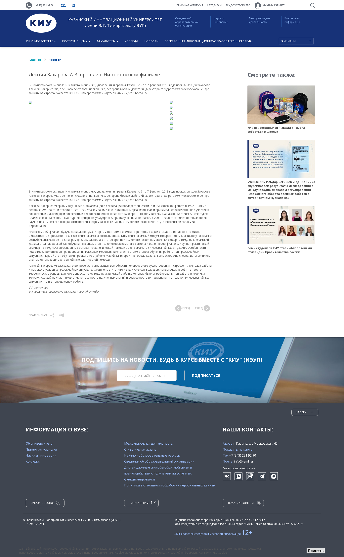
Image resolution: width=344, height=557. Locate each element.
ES (73, 5)
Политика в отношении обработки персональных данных (169, 485)
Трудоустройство (238, 5)
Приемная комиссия (41, 449)
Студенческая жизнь (140, 449)
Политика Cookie (215, 552)
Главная (35, 60)
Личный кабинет (274, 5)
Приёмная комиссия (190, 5)
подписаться (206, 375)
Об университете (39, 443)
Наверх (301, 412)
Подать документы (241, 503)
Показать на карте (237, 449)
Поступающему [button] (75, 41)
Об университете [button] (40, 41)
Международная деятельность (259, 20)
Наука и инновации (41, 455)
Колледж (131, 41)
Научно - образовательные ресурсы (152, 455)
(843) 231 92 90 (45, 5)
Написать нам (139, 503)
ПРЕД (186, 308)
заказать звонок (42, 503)
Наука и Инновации (221, 20)
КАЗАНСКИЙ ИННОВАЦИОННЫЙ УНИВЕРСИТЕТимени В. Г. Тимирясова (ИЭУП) (115, 22)
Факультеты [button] (106, 41)
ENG (63, 5)
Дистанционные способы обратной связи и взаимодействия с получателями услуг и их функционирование (158, 473)
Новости (151, 41)
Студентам (214, 5)
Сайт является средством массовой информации (213, 534)
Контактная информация (292, 20)
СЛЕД (199, 308)
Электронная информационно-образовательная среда (208, 41)
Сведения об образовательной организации (186, 21)
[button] (52, 315)
